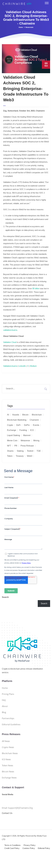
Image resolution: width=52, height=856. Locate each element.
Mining (36, 440)
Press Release (27, 446)
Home (21, 27)
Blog (4, 712)
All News (6, 741)
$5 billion (36, 288)
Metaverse (25, 440)
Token (9, 456)
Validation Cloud (9, 342)
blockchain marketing (16, 420)
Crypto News (8, 747)
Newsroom (29, 27)
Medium (33, 366)
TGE (39, 451)
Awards (15, 415)
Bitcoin (25, 415)
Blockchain (37, 415)
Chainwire (34, 420)
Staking (20, 451)
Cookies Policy (28, 848)
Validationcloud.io (10, 366)
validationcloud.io (10, 330)
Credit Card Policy (11, 848)
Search (5, 597)
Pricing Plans (8, 694)
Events (36, 425)
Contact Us (7, 813)
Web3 (29, 456)
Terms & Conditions (12, 845)
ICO (32, 430)
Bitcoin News (8, 771)
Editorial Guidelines (11, 724)
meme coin (12, 440)
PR (15, 446)
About (5, 706)
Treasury (20, 456)
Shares (10, 451)
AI (8, 415)
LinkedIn (22, 366)
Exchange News (9, 777)
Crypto (10, 425)
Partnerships (8, 718)
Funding (23, 430)
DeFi (18, 425)
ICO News (6, 759)
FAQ (4, 700)
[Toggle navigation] (46, 3)
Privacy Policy (29, 845)
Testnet (30, 451)
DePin (27, 425)
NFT (9, 446)
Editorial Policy (44, 848)
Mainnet (26, 435)
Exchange (11, 430)
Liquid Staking (13, 435)
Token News (7, 765)
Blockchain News (10, 753)
